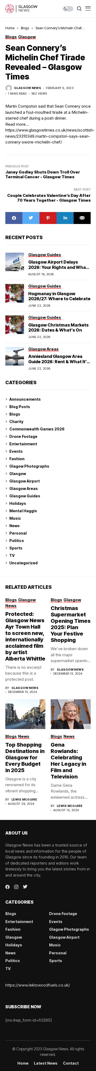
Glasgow (17, 473)
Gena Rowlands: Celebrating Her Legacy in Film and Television (68, 761)
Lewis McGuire (24, 799)
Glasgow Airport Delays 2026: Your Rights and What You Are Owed (58, 267)
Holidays (17, 503)
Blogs (25, 28)
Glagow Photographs (29, 466)
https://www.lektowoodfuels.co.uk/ (37, 985)
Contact (71, 1063)
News (14, 525)
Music (15, 518)
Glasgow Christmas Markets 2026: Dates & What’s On (58, 327)
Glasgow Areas (23, 488)
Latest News (46, 1063)
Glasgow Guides (24, 496)
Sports (15, 548)
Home (9, 28)
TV (12, 555)
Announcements (25, 399)
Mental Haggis (23, 511)
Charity (16, 421)
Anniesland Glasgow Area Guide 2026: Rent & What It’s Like (58, 361)
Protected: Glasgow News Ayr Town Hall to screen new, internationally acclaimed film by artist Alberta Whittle (25, 636)
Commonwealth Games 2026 (37, 429)
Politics (16, 540)
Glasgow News (27, 88)
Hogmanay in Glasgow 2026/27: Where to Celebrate (59, 296)
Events (16, 451)
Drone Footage (23, 436)
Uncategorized (23, 563)
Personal (18, 533)
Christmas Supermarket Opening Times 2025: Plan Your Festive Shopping (71, 624)
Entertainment (23, 444)
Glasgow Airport (24, 481)
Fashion (17, 458)
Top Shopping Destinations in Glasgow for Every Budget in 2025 (25, 757)
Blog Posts (19, 406)
